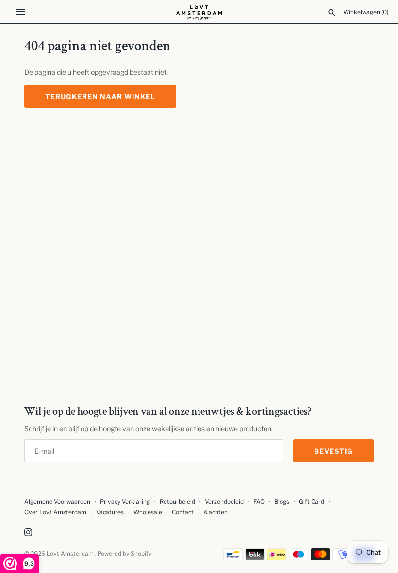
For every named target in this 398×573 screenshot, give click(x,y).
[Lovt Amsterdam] (199, 11)
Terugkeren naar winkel (100, 96)
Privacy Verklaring (125, 501)
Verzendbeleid (224, 501)
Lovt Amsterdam (71, 553)
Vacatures (110, 512)
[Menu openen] (20, 11)
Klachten (215, 512)
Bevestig (333, 451)
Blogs (282, 501)
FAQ (259, 501)
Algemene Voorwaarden (58, 501)
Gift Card (311, 501)
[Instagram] (28, 533)
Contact (183, 512)
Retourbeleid (177, 501)
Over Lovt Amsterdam (55, 512)
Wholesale (147, 512)
